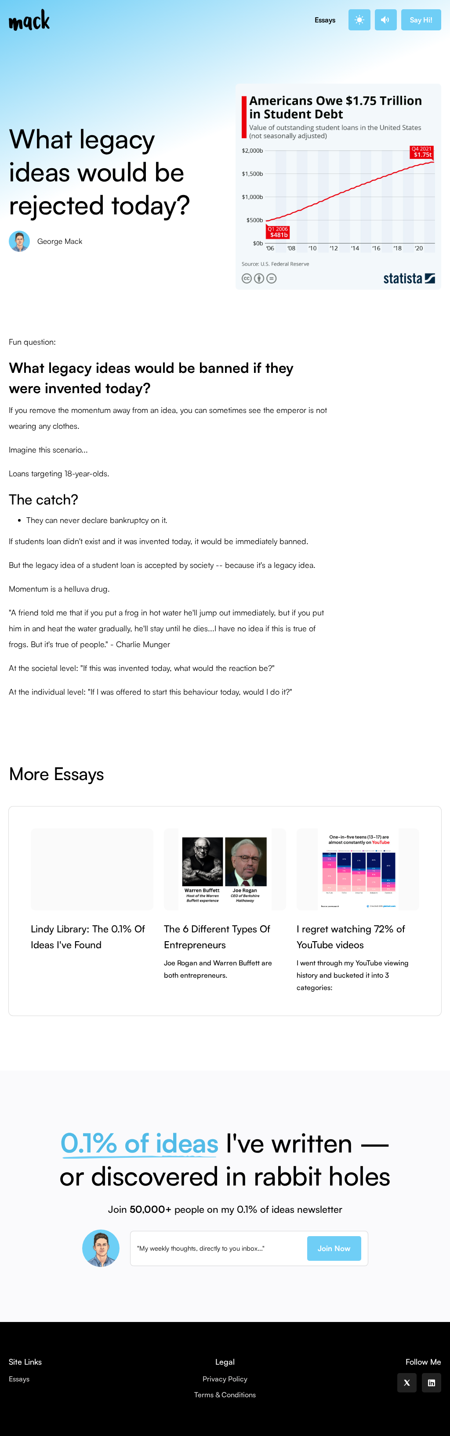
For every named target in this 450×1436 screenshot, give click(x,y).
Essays (325, 19)
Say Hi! (421, 19)
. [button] (358, 19)
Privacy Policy (225, 1378)
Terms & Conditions (225, 1394)
